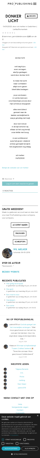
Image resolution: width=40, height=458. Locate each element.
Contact (20, 410)
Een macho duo (12, 295)
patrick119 (22, 388)
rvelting (22, 380)
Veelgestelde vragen (20, 407)
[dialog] (20, 435)
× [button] (37, 416)
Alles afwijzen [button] (30, 448)
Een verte (10, 306)
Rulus (22, 377)
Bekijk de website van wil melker (15, 168)
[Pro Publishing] (20, 4)
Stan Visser (22, 384)
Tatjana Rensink (22, 369)
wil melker (20, 249)
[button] (20, 454)
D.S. (21, 373)
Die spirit (9, 289)
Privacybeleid (14, 435)
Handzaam (10, 300)
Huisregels (20, 413)
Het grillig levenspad (14, 284)
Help (20, 404)
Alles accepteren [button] (11, 448)
